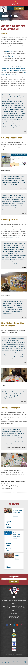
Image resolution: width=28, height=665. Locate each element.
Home (2, 20)
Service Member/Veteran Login (8, 662)
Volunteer (8, 657)
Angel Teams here (6, 488)
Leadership (21, 657)
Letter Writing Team (10, 56)
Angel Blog (10, 20)
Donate (19, 8)
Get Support (3, 658)
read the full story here (14, 237)
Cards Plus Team (9, 51)
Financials (16, 657)
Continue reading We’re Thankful (18, 557)
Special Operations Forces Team (16, 70)
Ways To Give (12, 659)
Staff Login (25, 662)
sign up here (8, 477)
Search (21, 661)
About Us (6, 20)
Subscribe (14, 582)
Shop (18, 661)
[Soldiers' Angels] (3, 9)
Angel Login (2, 662)
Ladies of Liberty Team (14, 68)
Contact (14, 661)
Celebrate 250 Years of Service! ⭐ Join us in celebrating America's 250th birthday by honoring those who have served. (13, 3)
